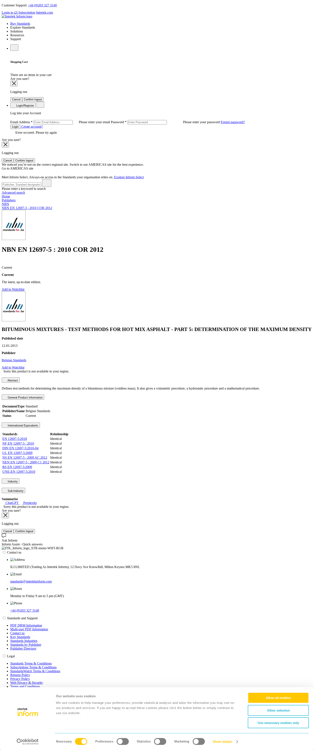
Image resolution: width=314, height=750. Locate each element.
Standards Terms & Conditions (31, 663)
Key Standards (20, 637)
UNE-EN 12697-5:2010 (18, 471)
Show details (222, 741)
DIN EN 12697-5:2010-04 (20, 448)
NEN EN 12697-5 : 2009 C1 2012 (25, 462)
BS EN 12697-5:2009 (17, 467)
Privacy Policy (20, 679)
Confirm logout (33, 99)
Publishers (9, 200)
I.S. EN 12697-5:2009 (17, 453)
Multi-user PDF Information (29, 629)
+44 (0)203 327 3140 (42, 5)
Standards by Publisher (25, 644)
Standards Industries (23, 641)
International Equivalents (22, 425)
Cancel (16, 99)
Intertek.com (44, 12)
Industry (12, 481)
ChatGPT (12, 503)
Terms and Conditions (25, 686)
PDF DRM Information (26, 625)
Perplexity (29, 503)
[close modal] (14, 83)
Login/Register (24, 105)
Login (15, 126)
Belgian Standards (14, 360)
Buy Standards (20, 23)
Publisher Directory (23, 648)
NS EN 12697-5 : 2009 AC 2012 (24, 457)
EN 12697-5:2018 (14, 439)
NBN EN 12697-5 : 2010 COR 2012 (27, 208)
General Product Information (25, 397)
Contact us (17, 633)
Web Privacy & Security (26, 682)
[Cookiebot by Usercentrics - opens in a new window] (27, 741)
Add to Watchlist (13, 289)
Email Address (60, 122)
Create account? (31, 126)
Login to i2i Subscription (18, 12)
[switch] (123, 741)
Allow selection (278, 710)
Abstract (12, 380)
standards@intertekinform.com (31, 581)
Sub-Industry (15, 490)
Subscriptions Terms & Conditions (33, 667)
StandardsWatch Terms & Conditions (35, 671)
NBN (5, 204)
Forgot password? (233, 122)
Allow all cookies (278, 698)
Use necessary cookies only (278, 723)
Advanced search (13, 192)
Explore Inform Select (129, 177)
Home (6, 196)
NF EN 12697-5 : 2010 (18, 443)
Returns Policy (20, 675)
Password (166, 122)
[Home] (17, 16)
